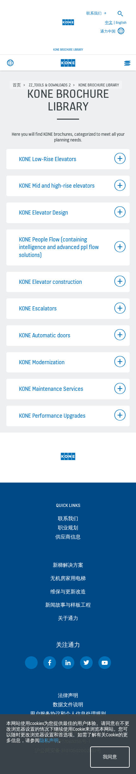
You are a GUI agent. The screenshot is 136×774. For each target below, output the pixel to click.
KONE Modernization (42, 362)
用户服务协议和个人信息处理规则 (68, 714)
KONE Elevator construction (50, 281)
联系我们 (94, 13)
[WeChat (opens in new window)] (31, 662)
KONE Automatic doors (44, 335)
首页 (17, 85)
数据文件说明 (68, 705)
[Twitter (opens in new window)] (86, 662)
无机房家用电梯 (68, 578)
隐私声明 (49, 740)
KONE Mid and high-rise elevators (57, 185)
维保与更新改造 (68, 592)
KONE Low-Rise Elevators (47, 159)
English (121, 22)
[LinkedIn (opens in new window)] (68, 662)
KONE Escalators (38, 308)
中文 (109, 22)
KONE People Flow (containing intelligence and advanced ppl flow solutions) (59, 247)
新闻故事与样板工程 (68, 605)
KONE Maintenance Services (51, 388)
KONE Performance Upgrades (52, 415)
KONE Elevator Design (43, 212)
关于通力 (68, 618)
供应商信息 (68, 537)
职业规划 (68, 528)
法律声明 (68, 695)
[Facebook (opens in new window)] (49, 662)
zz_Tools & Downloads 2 (50, 85)
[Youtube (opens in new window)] (104, 662)
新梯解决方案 (68, 565)
